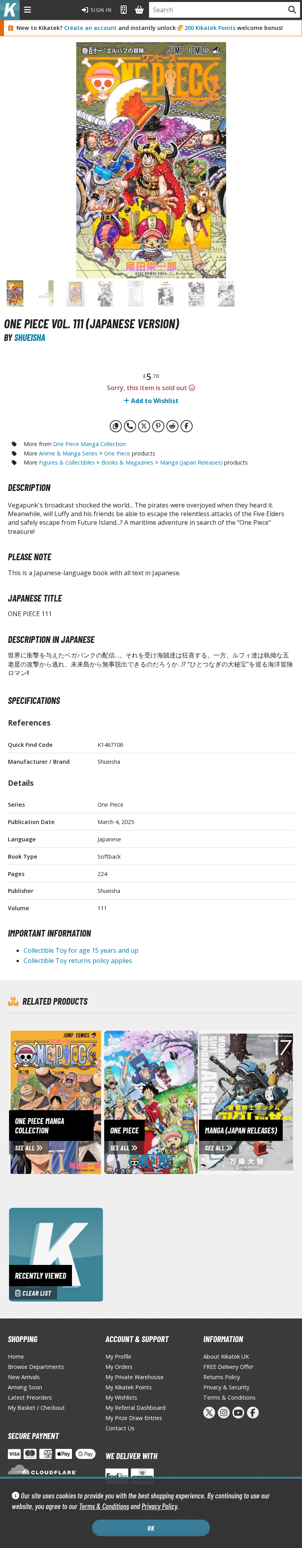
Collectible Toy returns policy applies (78, 960)
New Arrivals (24, 1377)
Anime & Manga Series (68, 453)
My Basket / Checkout (36, 1407)
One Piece (117, 453)
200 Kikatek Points (210, 27)
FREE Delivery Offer (228, 1366)
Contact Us (119, 1428)
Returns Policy (221, 1377)
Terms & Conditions (104, 1506)
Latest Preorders (30, 1397)
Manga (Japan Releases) (191, 462)
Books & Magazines (127, 462)
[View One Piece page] (152, 1101)
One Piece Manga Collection (89, 444)
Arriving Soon (25, 1387)
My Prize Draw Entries (133, 1418)
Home (16, 1356)
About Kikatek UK (226, 1356)
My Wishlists (121, 1397)
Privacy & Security (226, 1387)
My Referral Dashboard (135, 1407)
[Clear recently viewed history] (56, 1254)
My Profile (118, 1356)
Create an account (90, 27)
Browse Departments (36, 1366)
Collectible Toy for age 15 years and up (81, 950)
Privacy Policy (159, 1506)
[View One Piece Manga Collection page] (80, 1101)
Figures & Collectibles (67, 462)
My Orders (119, 1366)
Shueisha (29, 337)
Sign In (100, 9)
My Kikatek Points (128, 1387)
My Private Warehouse (134, 1377)
